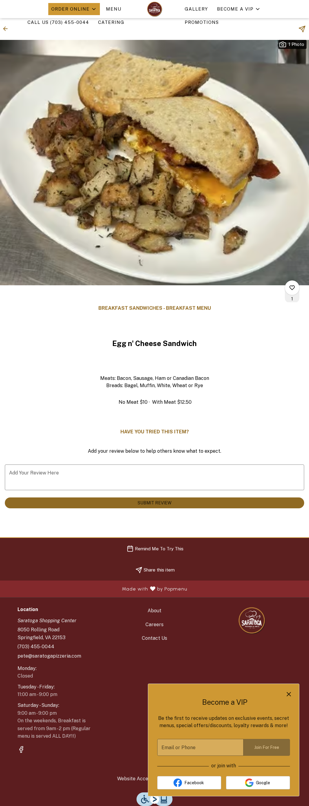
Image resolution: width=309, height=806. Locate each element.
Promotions (202, 22)
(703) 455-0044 (36, 646)
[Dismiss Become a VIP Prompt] (289, 694)
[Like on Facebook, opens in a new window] (21, 750)
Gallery (196, 8)
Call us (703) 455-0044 (58, 22)
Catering (111, 22)
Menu (113, 8)
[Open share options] (302, 29)
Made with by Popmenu (96, 589)
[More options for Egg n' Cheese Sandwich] (292, 287)
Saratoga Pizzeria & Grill (252, 620)
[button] (74, 9)
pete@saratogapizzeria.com (49, 656)
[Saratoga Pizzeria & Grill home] (154, 9)
